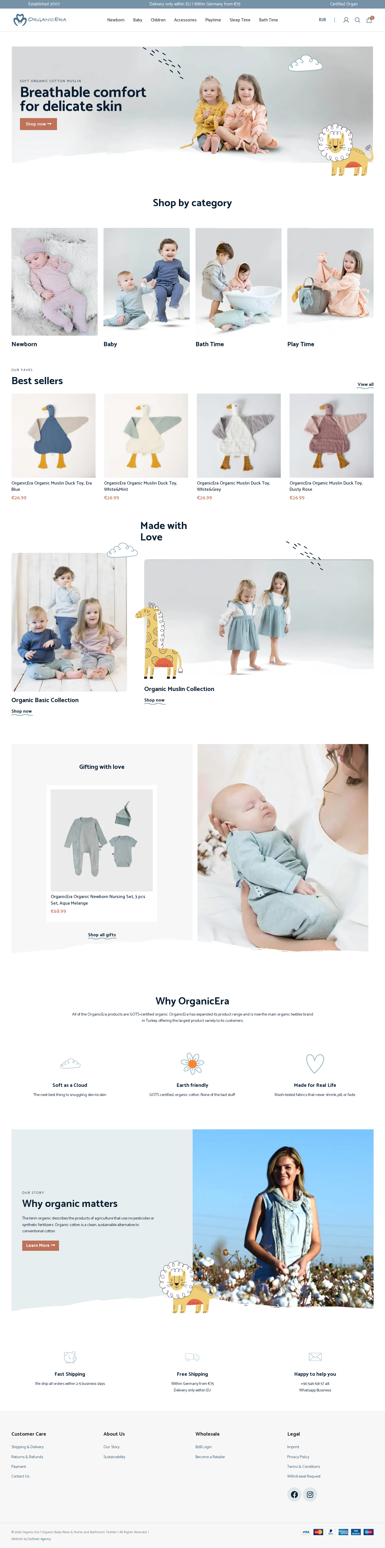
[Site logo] (39, 19)
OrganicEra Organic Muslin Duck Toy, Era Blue (51, 486)
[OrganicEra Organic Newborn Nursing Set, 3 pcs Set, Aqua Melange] (102, 840)
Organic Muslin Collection (179, 689)
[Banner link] (192, 104)
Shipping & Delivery (27, 1447)
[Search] (357, 20)
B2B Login (203, 1447)
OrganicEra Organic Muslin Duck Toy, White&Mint (140, 486)
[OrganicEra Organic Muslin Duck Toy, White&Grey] (239, 436)
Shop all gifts (102, 935)
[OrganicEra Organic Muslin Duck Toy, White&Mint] (146, 436)
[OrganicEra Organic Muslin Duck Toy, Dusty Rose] (332, 436)
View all (366, 384)
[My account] (346, 20)
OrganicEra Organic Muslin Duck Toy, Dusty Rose (326, 486)
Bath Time (209, 344)
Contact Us (20, 1476)
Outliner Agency (39, 1539)
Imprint (293, 1447)
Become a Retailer (210, 1457)
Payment (18, 1467)
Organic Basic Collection (45, 700)
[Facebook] (294, 1494)
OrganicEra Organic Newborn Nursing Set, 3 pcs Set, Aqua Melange (98, 900)
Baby (110, 344)
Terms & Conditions (303, 1467)
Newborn (24, 344)
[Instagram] (310, 1494)
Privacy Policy (298, 1457)
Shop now (21, 711)
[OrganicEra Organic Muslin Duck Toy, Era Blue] (53, 436)
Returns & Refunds (27, 1457)
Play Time (300, 344)
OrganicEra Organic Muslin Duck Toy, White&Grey (233, 486)
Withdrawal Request (304, 1476)
